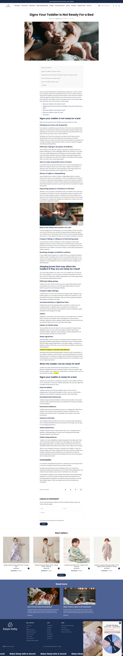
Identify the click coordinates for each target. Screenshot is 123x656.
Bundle (68, 5)
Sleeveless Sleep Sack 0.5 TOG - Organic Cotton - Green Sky (77, 565)
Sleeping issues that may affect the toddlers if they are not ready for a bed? (59, 75)
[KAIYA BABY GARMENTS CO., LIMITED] (10, 627)
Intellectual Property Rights (32, 640)
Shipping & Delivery (30, 629)
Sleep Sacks (32, 5)
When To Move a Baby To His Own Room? (77, 607)
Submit (44, 524)
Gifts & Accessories (60, 5)
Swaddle (51, 5)
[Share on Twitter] (70, 489)
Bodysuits (49, 632)
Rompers (49, 629)
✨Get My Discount (112, 632)
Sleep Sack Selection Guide (67, 625)
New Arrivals (25, 5)
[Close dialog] (120, 623)
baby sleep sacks (44, 444)
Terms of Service (44, 504)
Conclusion (44, 85)
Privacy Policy (73, 502)
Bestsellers (17, 5)
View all (61, 575)
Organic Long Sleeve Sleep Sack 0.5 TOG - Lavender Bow (16, 565)
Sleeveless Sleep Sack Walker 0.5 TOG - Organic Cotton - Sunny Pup (46, 565)
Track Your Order (30, 634)
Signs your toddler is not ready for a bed (51, 71)
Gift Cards (49, 638)
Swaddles (49, 627)
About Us (89, 5)
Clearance (73, 5)
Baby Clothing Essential (42, 5)
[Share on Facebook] (65, 489)
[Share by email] (80, 489)
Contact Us (28, 625)
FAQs (27, 627)
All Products (49, 634)
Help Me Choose (82, 5)
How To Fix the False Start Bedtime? (40, 607)
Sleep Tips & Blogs (65, 629)
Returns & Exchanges (31, 632)
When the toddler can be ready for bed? (51, 78)
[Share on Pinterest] (75, 489)
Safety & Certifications (66, 632)
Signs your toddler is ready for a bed (50, 81)
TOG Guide (63, 627)
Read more (30, 615)
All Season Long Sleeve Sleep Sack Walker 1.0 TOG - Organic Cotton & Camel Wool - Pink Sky (106, 565)
